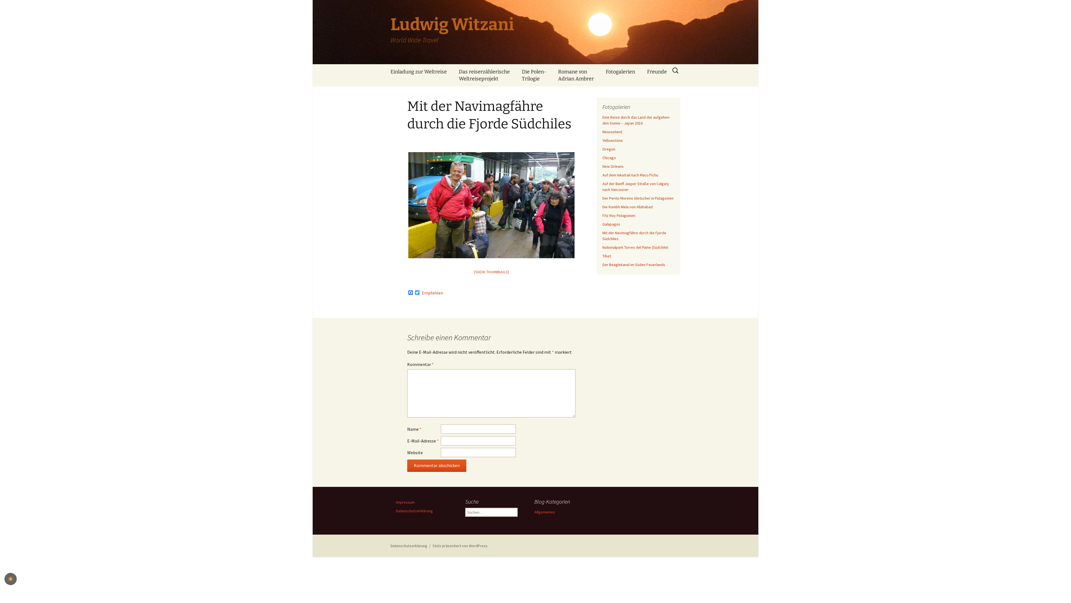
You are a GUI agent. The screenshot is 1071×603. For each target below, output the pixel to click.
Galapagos (611, 224)
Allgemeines (544, 512)
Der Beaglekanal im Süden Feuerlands (633, 264)
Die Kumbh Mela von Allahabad (627, 206)
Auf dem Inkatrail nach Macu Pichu (630, 175)
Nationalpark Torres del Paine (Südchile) (635, 247)
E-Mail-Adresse (423, 441)
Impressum (405, 502)
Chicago (609, 157)
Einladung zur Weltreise (418, 72)
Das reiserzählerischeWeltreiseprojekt (484, 75)
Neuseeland (612, 131)
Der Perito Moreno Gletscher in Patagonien (638, 198)
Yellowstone (612, 140)
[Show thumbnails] (491, 272)
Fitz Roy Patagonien (618, 215)
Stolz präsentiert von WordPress (460, 545)
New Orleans (613, 166)
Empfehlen (432, 293)
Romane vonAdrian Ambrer (576, 75)
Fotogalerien (620, 72)
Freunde (657, 72)
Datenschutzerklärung (414, 510)
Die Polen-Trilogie (534, 75)
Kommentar (420, 364)
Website (415, 452)
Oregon (608, 149)
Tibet (606, 256)
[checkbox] (10, 579)
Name (414, 429)
